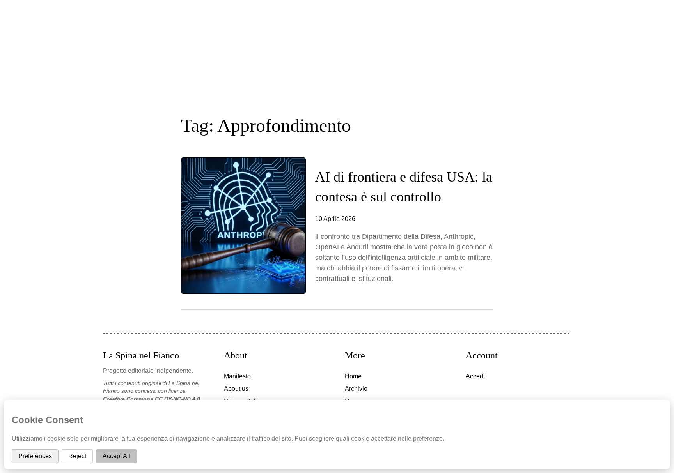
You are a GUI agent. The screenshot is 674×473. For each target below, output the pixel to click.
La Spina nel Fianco (337, 38)
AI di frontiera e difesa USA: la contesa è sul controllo (403, 186)
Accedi (475, 376)
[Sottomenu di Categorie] (361, 82)
